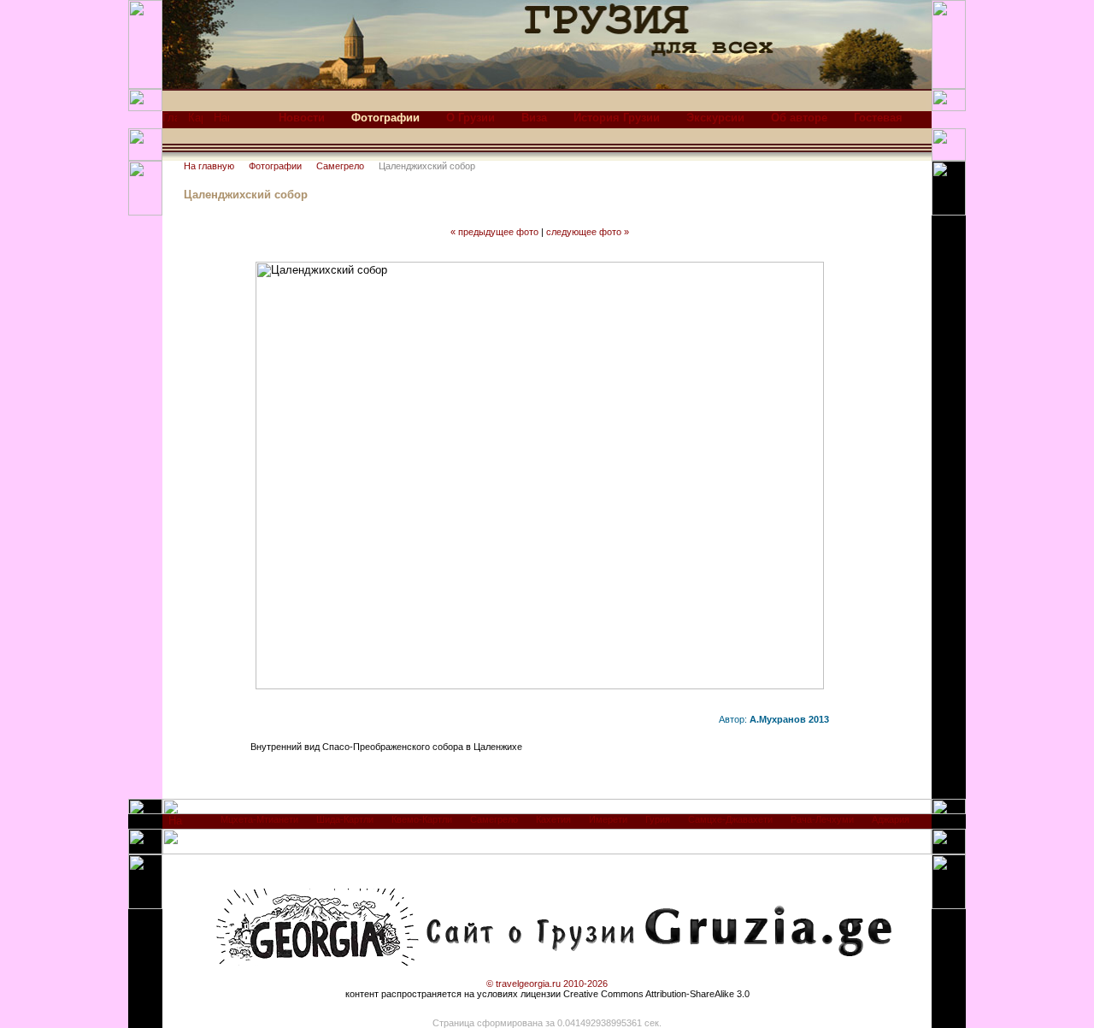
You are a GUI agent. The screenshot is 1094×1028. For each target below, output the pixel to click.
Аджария (890, 819)
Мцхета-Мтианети (259, 819)
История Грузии (616, 117)
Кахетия (553, 819)
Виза (534, 117)
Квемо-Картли (421, 819)
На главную (209, 166)
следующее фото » (587, 232)
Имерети (608, 819)
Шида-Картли (344, 819)
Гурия (657, 819)
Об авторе (799, 117)
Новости (302, 117)
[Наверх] (175, 824)
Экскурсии (715, 117)
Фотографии (275, 166)
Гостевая (878, 117)
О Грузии (470, 117)
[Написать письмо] (221, 121)
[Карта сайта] (195, 121)
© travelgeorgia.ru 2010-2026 (547, 983)
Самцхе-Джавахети (730, 819)
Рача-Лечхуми (822, 819)
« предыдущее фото (494, 232)
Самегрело (340, 166)
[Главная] (169, 121)
